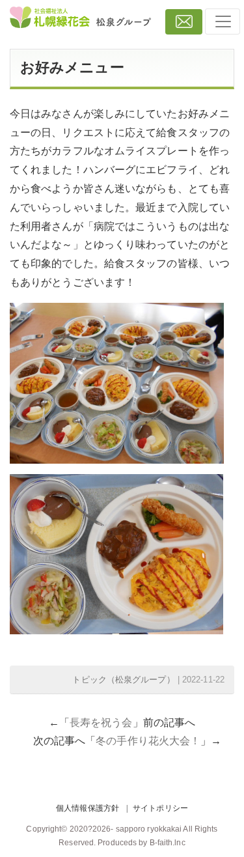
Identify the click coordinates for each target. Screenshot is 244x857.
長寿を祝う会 (101, 722)
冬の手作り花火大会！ (148, 740)
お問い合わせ (183, 22)
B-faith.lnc (167, 842)
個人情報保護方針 (87, 808)
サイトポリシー (160, 808)
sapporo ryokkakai (149, 829)
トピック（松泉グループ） (123, 679)
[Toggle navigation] (222, 21)
